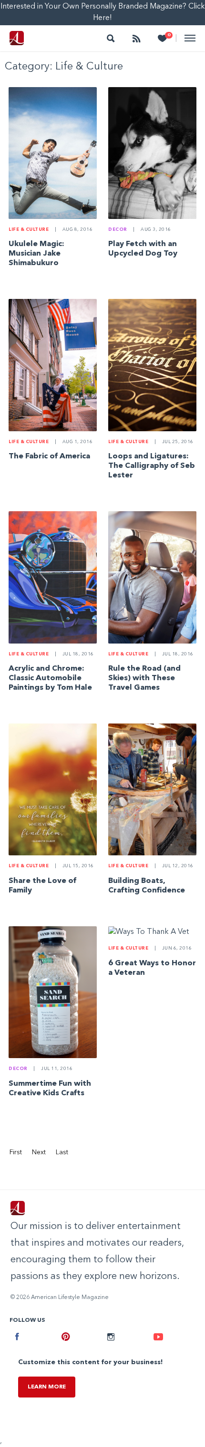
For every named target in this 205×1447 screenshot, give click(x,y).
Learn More (47, 1387)
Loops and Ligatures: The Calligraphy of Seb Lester (151, 466)
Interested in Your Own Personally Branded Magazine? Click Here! (102, 12)
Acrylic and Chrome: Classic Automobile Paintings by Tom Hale (50, 678)
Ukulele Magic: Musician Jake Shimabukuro (36, 253)
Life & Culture (29, 230)
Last (62, 1152)
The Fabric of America (49, 456)
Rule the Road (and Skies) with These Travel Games (144, 678)
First (16, 1152)
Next (39, 1152)
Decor (117, 230)
